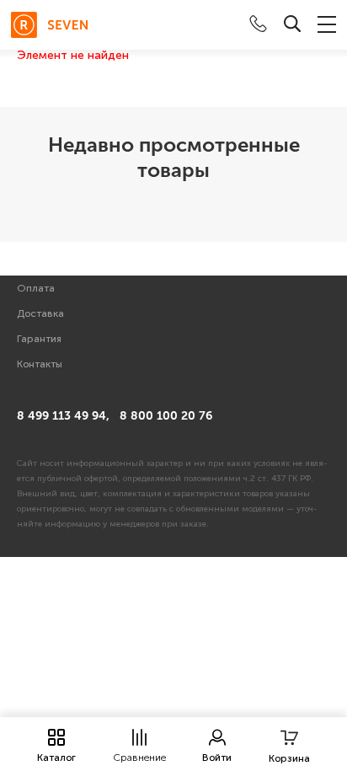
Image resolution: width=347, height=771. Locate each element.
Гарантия (39, 339)
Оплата (36, 288)
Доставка (40, 313)
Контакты (39, 364)
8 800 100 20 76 (166, 416)
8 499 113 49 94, (63, 416)
